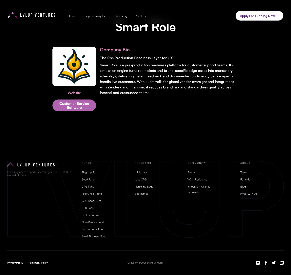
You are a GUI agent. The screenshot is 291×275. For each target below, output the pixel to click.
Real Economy (90, 215)
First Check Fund (92, 193)
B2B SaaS (88, 207)
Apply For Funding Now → (259, 16)
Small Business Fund (94, 236)
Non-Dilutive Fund (93, 222)
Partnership (194, 192)
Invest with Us (248, 193)
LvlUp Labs (141, 172)
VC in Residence (197, 179)
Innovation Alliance (198, 186)
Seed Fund (88, 179)
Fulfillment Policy (38, 262)
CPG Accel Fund (92, 200)
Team (243, 172)
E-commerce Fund (93, 229)
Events (191, 172)
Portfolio (245, 179)
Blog (243, 186)
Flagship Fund (90, 172)
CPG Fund (88, 186)
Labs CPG (140, 179)
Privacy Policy (15, 262)
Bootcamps (141, 193)
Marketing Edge (144, 186)
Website (74, 93)
